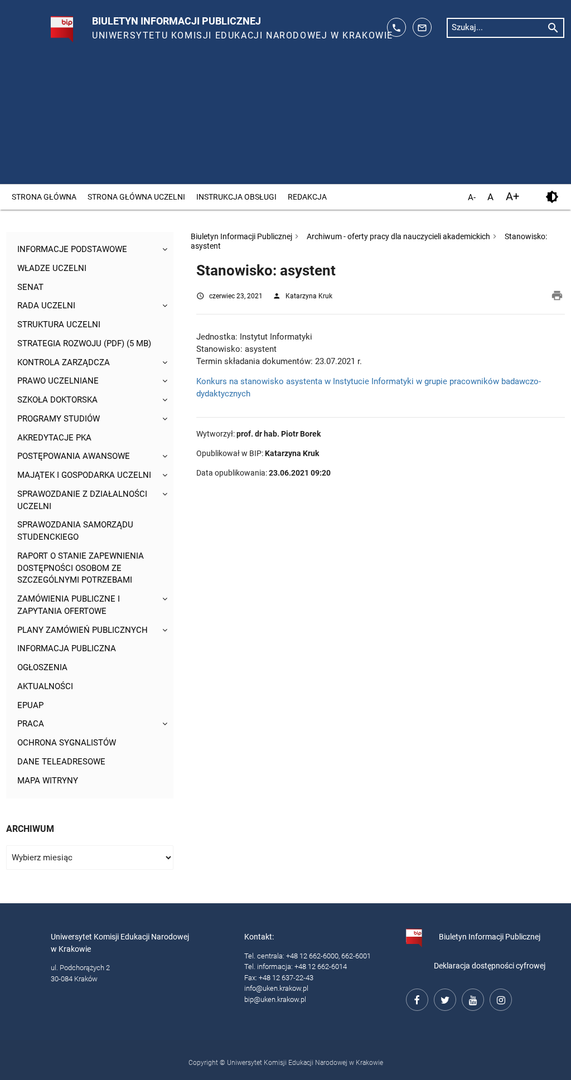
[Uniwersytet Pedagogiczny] (50, 24)
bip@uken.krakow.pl (275, 999)
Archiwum (30, 829)
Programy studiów (58, 419)
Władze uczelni (51, 268)
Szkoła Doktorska (57, 400)
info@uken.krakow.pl (276, 988)
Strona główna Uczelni (136, 196)
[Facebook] (415, 998)
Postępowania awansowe (73, 456)
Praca (30, 724)
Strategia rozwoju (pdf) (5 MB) (84, 343)
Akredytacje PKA (54, 438)
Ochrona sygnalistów (66, 743)
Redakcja (307, 196)
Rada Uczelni (46, 306)
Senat (30, 287)
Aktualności (45, 686)
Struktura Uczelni (58, 325)
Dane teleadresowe (61, 762)
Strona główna (44, 196)
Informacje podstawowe (72, 249)
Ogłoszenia (42, 667)
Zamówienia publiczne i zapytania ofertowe (68, 605)
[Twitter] (443, 998)
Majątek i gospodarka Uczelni (84, 475)
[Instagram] (499, 998)
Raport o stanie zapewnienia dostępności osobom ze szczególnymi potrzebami (80, 568)
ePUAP (30, 705)
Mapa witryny (47, 781)
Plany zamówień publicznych (82, 630)
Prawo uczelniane (58, 381)
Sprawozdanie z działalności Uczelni (82, 500)
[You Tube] (471, 998)
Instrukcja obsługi (236, 196)
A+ (512, 196)
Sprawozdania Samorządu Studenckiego (75, 531)
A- (472, 198)
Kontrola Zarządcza (63, 362)
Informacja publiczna (66, 648)
